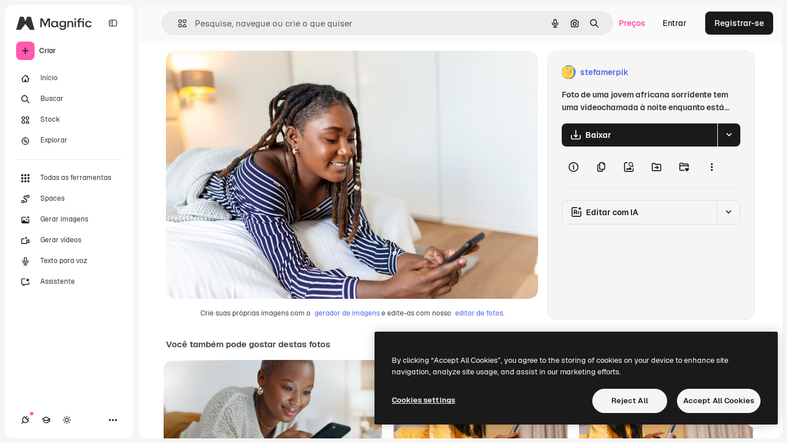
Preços (632, 23)
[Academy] (46, 420)
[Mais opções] (711, 167)
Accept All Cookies (718, 401)
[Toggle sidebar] (113, 23)
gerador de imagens (347, 313)
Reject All (629, 401)
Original (240, 72)
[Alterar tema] (67, 420)
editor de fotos (479, 313)
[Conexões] (25, 420)
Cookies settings (423, 400)
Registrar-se (739, 23)
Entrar (675, 23)
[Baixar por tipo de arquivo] (728, 135)
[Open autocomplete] (178, 23)
